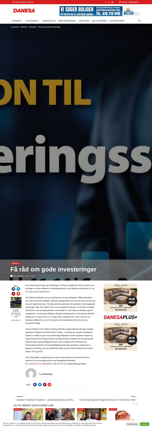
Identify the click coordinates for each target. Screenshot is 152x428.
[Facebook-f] (105, 2)
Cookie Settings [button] (132, 424)
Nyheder (24, 27)
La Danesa (15, 27)
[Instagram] (109, 2)
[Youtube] (112, 2)
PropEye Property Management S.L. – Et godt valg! (16, 313)
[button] (18, 21)
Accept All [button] (144, 424)
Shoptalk (32, 27)
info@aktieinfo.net (35, 364)
